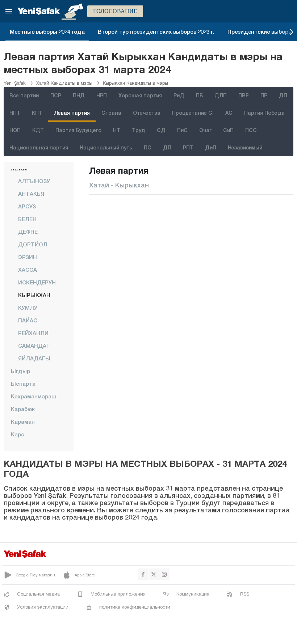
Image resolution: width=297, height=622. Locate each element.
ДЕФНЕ (28, 231)
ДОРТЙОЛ (32, 244)
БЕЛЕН (27, 219)
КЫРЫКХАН (34, 295)
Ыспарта (23, 383)
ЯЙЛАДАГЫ (34, 358)
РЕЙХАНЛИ (33, 333)
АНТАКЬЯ (31, 193)
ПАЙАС (27, 320)
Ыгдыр (20, 371)
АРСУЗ (27, 206)
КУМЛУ (27, 307)
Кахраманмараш (34, 396)
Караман (23, 421)
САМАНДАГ (34, 345)
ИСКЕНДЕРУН (37, 282)
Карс (17, 434)
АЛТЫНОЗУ (34, 181)
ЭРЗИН (27, 257)
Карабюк (23, 409)
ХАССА (27, 269)
